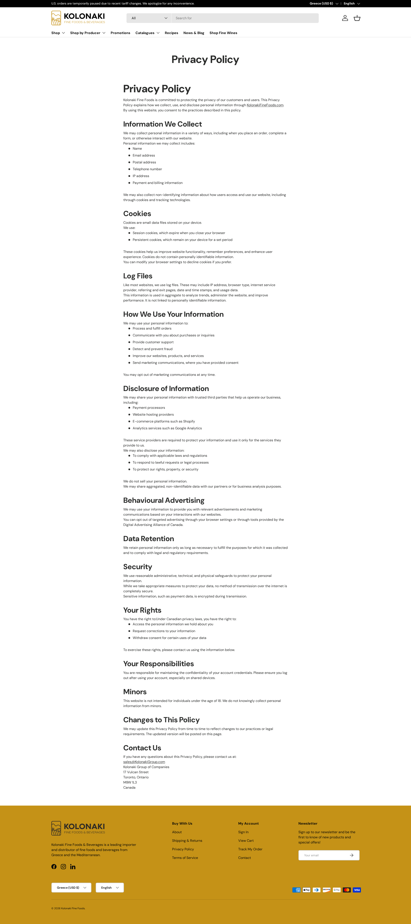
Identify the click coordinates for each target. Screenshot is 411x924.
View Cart (246, 840)
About (177, 832)
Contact (244, 857)
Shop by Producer (85, 33)
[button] (357, 18)
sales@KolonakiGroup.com (144, 762)
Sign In (243, 832)
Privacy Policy (183, 849)
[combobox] (223, 18)
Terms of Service (185, 857)
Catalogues (145, 33)
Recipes (171, 33)
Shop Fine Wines (223, 33)
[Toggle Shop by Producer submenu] (103, 32)
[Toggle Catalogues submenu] (158, 32)
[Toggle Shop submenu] (63, 32)
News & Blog (193, 33)
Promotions (120, 33)
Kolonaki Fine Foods (73, 908)
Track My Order (250, 849)
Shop (55, 33)
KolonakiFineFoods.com (265, 105)
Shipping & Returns (187, 840)
